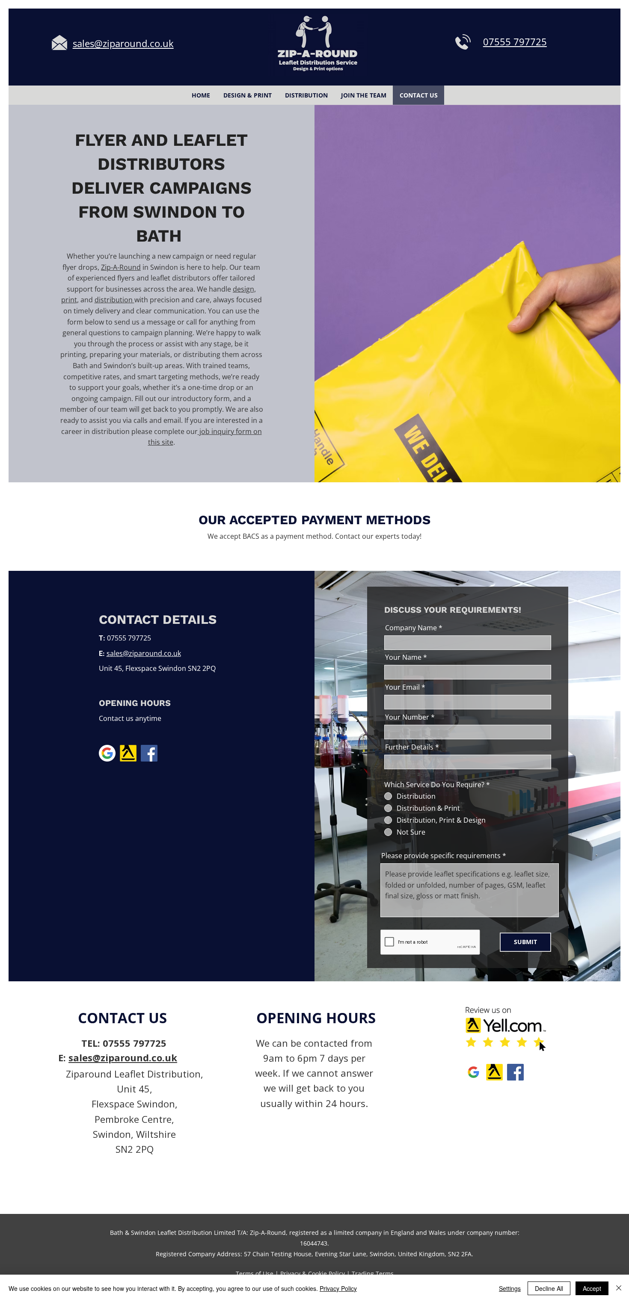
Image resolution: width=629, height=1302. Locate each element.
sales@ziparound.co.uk (144, 653)
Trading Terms (373, 1274)
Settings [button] (510, 1288)
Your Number (407, 717)
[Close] (619, 1288)
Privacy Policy (338, 1288)
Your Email (402, 687)
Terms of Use (254, 1274)
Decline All (549, 1288)
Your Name (403, 657)
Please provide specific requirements (441, 855)
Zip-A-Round (121, 267)
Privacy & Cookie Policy (312, 1274)
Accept (592, 1288)
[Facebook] (149, 753)
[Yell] (128, 753)
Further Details (409, 747)
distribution (114, 299)
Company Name (411, 627)
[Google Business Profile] (107, 753)
